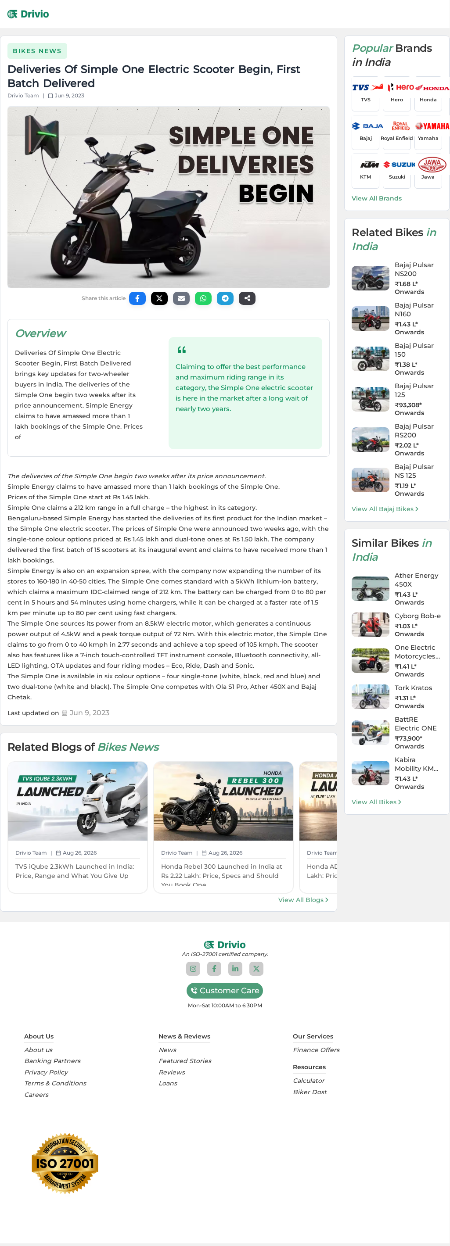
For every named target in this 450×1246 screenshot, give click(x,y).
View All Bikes (374, 802)
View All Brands (377, 198)
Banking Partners (52, 1061)
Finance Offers (316, 1050)
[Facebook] (214, 969)
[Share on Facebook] (137, 298)
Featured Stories (184, 1061)
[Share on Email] (181, 298)
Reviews (171, 1072)
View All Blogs (301, 900)
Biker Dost (310, 1092)
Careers (36, 1095)
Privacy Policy (46, 1072)
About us (38, 1050)
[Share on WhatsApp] (203, 298)
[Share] (247, 298)
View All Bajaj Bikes (383, 509)
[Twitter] (256, 969)
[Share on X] (159, 298)
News (167, 1050)
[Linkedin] (235, 969)
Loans (167, 1083)
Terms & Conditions (55, 1083)
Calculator (308, 1081)
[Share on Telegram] (225, 298)
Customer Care (229, 990)
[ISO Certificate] (224, 1163)
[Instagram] (193, 969)
